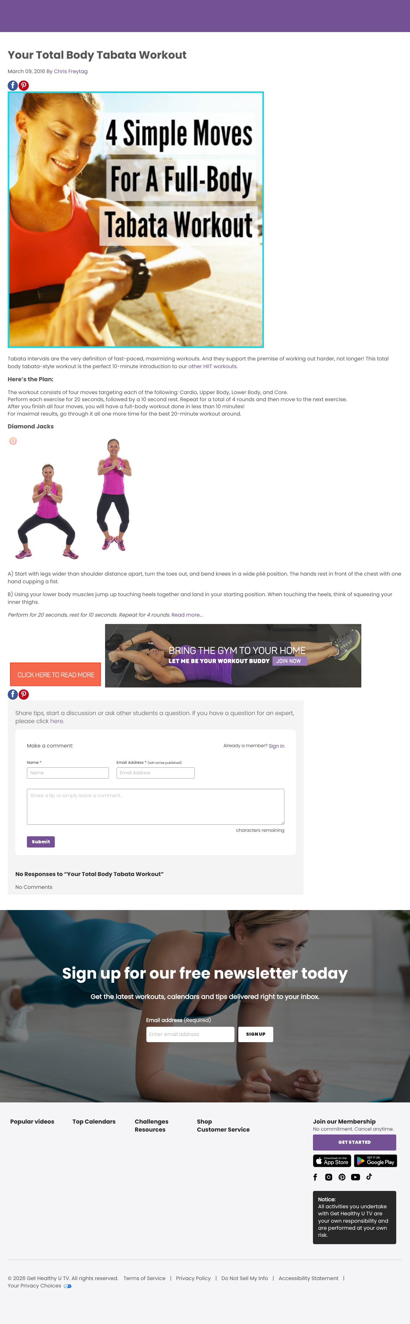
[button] (13, 85)
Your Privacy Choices (34, 1285)
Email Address (149, 762)
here (56, 721)
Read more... (187, 615)
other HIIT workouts (212, 366)
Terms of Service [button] (144, 1278)
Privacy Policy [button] (193, 1278)
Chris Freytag (71, 71)
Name (34, 762)
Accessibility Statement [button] (309, 1278)
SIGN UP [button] (256, 1034)
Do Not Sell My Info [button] (244, 1278)
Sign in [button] (276, 746)
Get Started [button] (354, 1142)
